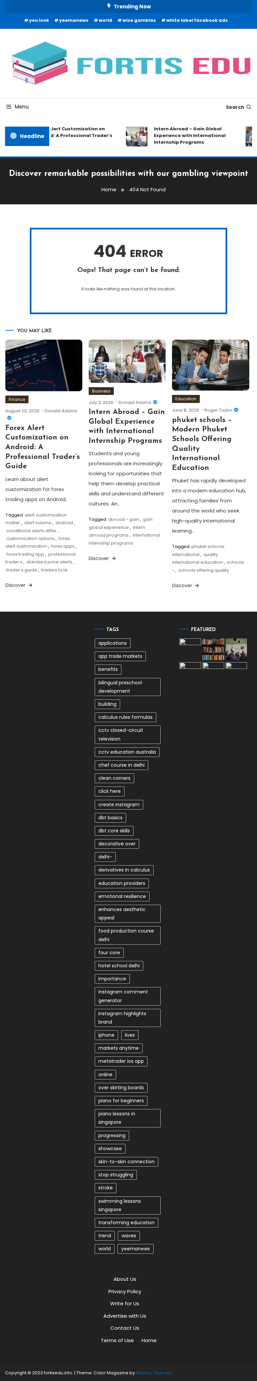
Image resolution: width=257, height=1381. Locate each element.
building (107, 704)
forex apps (63, 546)
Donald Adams (135, 402)
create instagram (119, 804)
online (105, 1074)
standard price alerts (49, 562)
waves (128, 1235)
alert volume (38, 523)
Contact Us (124, 1327)
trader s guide (21, 570)
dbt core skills (114, 830)
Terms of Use (117, 1340)
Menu (22, 106)
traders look (54, 570)
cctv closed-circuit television (120, 734)
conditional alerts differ (31, 531)
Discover (16, 585)
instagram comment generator (123, 996)
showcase (110, 1148)
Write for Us (124, 1303)
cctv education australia (127, 752)
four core (109, 952)
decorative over (117, 843)
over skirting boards (121, 1087)
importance (112, 978)
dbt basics (110, 817)
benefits (108, 669)
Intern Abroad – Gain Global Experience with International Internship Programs (186, 135)
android (64, 523)
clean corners (114, 778)
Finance (17, 399)
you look (39, 20)
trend (104, 1235)
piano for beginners (121, 1100)
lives (130, 1035)
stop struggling (115, 1174)
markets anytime (118, 1048)
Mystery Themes (153, 1373)
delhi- (105, 856)
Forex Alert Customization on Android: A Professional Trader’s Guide (70, 135)
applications (112, 643)
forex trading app (25, 554)
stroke (105, 1187)
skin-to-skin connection (126, 1161)
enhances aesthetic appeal (122, 913)
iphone (106, 1035)
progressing (111, 1135)
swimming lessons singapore (119, 1205)
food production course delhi (126, 935)
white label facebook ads (197, 20)
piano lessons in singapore (116, 1117)
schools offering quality (203, 570)
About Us (124, 1279)
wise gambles (139, 20)
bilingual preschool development (120, 686)
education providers (121, 883)
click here (109, 791)
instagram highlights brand (122, 1017)
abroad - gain (123, 519)
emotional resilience (122, 896)
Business (101, 391)
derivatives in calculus (124, 870)
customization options (30, 538)
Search (235, 107)
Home (149, 1340)
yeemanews (73, 20)
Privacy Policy (124, 1291)
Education (185, 399)
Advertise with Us (124, 1315)
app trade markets (120, 656)
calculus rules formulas (125, 717)
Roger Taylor (218, 410)
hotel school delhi (119, 965)
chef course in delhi (121, 765)
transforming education (126, 1222)
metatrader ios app (121, 1061)
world (105, 20)
